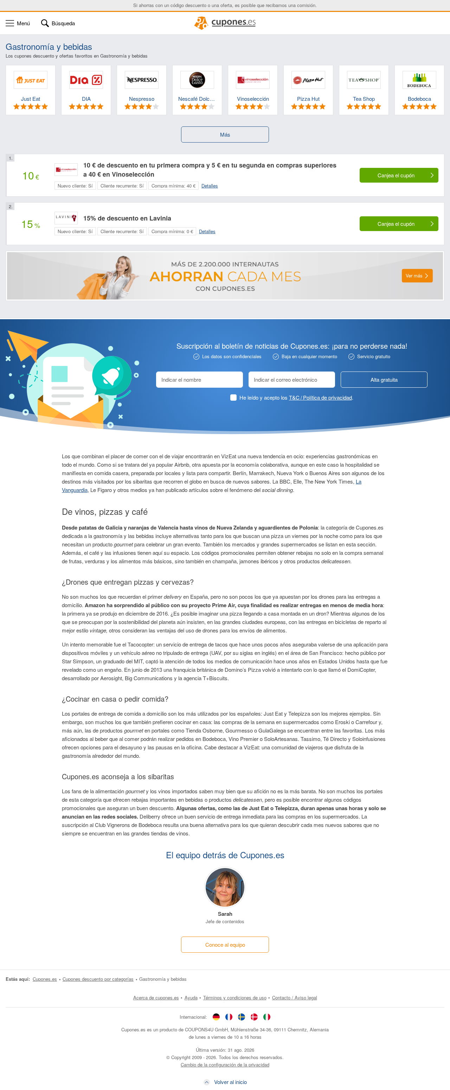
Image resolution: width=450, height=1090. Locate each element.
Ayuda (191, 997)
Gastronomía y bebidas (163, 979)
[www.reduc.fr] (228, 1017)
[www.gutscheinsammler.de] (216, 1017)
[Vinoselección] (66, 170)
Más (225, 134)
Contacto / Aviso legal (294, 997)
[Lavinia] (66, 218)
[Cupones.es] (225, 23)
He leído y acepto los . (296, 397)
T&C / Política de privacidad (320, 397)
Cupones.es (45, 979)
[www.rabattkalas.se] (241, 1017)
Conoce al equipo (225, 944)
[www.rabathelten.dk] (254, 1017)
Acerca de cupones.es (156, 997)
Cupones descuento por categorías (98, 979)
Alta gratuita (384, 379)
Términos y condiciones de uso (234, 997)
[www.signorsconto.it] (266, 1017)
